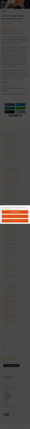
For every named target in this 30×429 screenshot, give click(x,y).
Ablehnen (15, 216)
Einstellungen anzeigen (15, 220)
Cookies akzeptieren (15, 212)
